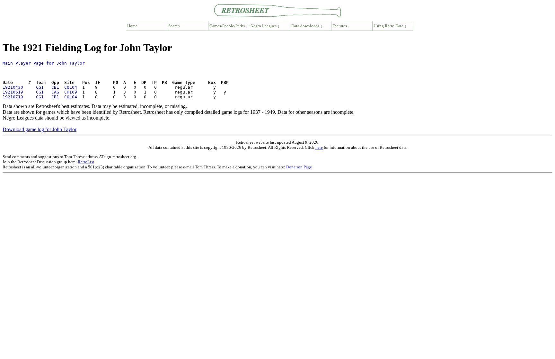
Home (132, 25)
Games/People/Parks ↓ (228, 25)
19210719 (13, 96)
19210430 (13, 87)
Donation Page (299, 167)
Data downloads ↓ (306, 25)
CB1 (55, 87)
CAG (55, 92)
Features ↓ (341, 25)
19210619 (13, 92)
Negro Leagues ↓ (265, 25)
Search (174, 25)
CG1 (41, 87)
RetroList (86, 161)
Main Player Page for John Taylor (44, 63)
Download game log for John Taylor (39, 129)
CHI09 (70, 92)
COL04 (70, 87)
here (319, 147)
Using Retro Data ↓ (390, 25)
